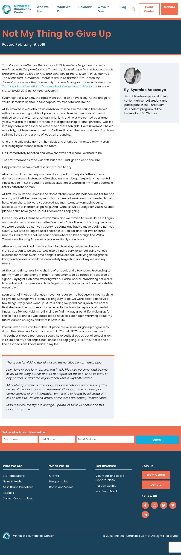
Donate (169, 7)
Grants (54, 476)
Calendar (85, 7)
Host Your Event (106, 491)
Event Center (149, 9)
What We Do (63, 9)
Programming (58, 481)
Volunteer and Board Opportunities (109, 478)
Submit (157, 440)
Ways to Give (104, 9)
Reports (8, 493)
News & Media (12, 481)
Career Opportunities (18, 498)
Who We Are (43, 9)
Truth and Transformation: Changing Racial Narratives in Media (47, 86)
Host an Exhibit (105, 486)
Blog (123, 7)
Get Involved (105, 466)
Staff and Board (14, 476)
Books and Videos (61, 487)
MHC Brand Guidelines (18, 487)
